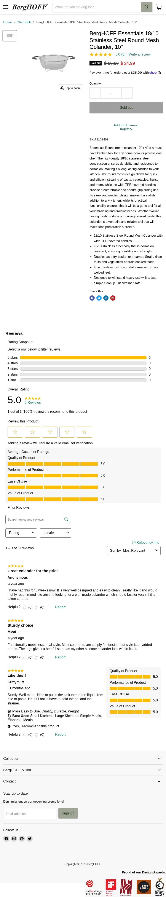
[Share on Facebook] (92, 298)
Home (7, 22)
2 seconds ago (126, 127)
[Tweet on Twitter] (99, 298)
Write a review (140, 54)
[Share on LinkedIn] (106, 298)
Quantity (95, 83)
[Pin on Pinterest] (112, 298)
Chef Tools (24, 22)
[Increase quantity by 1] (127, 93)
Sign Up (68, 813)
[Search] (146, 7)
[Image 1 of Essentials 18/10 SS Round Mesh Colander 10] (10, 35)
